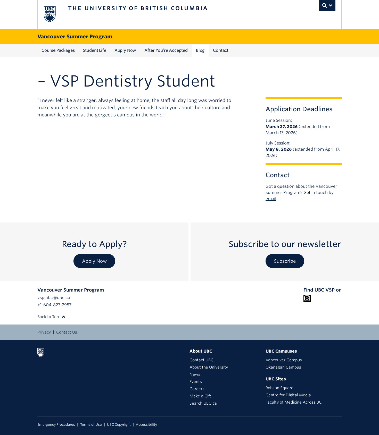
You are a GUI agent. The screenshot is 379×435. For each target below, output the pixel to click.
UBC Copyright (119, 425)
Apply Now (125, 50)
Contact (220, 50)
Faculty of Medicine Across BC (294, 402)
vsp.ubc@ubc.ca (53, 297)
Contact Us (66, 332)
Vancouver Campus (284, 360)
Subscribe (285, 261)
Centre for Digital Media (288, 395)
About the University (209, 367)
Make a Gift (200, 396)
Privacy (44, 332)
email (271, 198)
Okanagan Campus (283, 367)
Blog (200, 50)
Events (196, 381)
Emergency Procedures (56, 425)
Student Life (94, 50)
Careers (197, 389)
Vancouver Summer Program (74, 36)
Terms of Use (91, 425)
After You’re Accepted (166, 50)
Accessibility (146, 425)
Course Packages (58, 50)
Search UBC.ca (203, 403)
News (195, 374)
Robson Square (279, 388)
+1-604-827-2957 (54, 304)
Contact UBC (201, 360)
